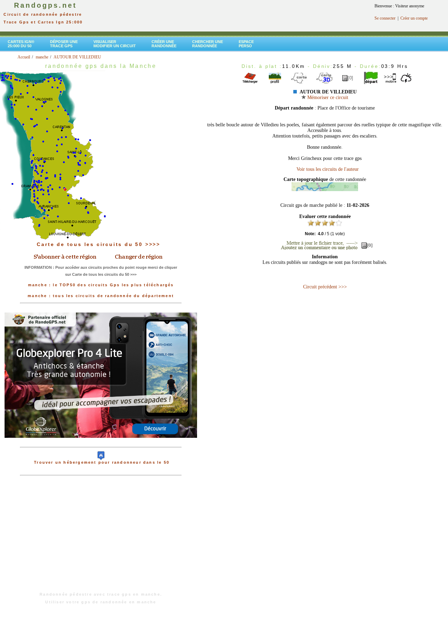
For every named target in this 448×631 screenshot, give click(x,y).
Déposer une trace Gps (64, 44)
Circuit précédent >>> (325, 286)
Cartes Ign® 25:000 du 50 (21, 44)
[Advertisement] (101, 537)
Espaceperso (246, 44)
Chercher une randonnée (207, 44)
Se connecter (385, 18)
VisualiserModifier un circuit (114, 44)
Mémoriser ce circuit (327, 97)
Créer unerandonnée (164, 44)
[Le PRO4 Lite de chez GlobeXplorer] (101, 443)
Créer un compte (414, 18)
